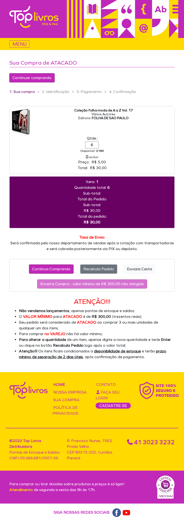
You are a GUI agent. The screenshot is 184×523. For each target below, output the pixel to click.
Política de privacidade (65, 410)
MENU (19, 44)
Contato (106, 384)
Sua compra (66, 400)
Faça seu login (108, 395)
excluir (93, 157)
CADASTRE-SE (113, 405)
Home (59, 384)
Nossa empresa (70, 392)
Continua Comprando (51, 269)
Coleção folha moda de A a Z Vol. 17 (103, 110)
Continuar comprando (32, 77)
